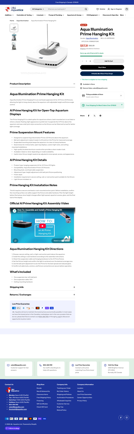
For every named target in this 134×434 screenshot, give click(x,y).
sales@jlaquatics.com (100, 88)
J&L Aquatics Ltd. (16, 424)
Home (12, 21)
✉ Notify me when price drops (102, 74)
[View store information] (121, 95)
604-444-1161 (44, 317)
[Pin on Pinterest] (100, 115)
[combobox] (59, 9)
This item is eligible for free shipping (93, 79)
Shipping (82, 48)
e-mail (58, 317)
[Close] (122, 104)
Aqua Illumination (22, 21)
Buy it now (102, 67)
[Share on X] (94, 115)
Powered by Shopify (29, 424)
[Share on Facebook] (88, 115)
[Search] (86, 9)
